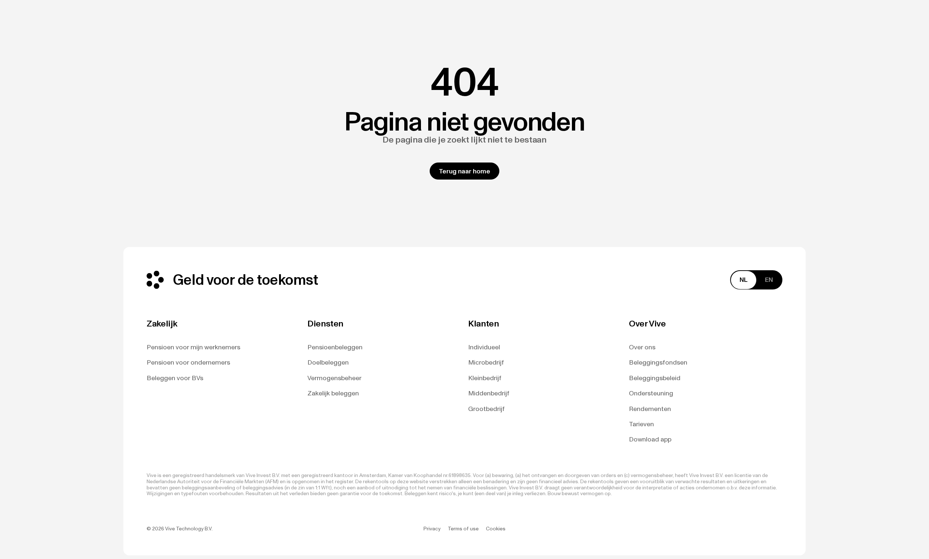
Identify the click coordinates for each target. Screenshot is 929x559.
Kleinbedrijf (485, 378)
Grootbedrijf (486, 409)
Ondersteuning (651, 393)
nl (744, 280)
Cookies (496, 529)
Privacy (432, 529)
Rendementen (650, 409)
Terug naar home (464, 171)
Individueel (484, 347)
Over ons (642, 347)
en (769, 280)
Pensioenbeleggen (335, 347)
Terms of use (463, 529)
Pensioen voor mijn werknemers (193, 347)
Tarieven (641, 424)
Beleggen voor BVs (175, 378)
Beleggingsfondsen (658, 362)
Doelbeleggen (328, 362)
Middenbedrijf (488, 393)
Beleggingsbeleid (654, 378)
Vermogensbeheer (334, 378)
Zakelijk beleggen (333, 393)
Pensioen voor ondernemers (188, 362)
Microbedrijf (486, 362)
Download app (650, 439)
